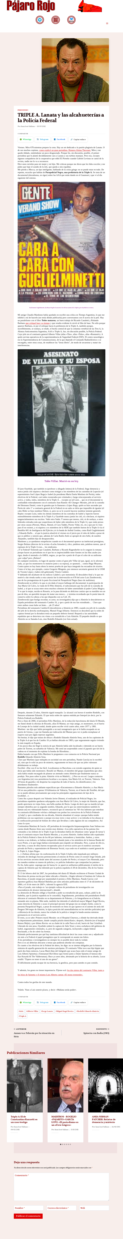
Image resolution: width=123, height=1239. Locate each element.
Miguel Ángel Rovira (64, 1011)
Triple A (22, 1016)
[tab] (60, 1144)
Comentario (22, 1175)
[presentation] (25, 1085)
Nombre (20, 1208)
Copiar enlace (78, 139)
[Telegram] (40, 20)
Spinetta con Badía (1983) (96, 1031)
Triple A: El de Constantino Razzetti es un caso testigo (24, 1119)
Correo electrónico (58, 1208)
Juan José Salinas (28, 126)
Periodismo (23, 110)
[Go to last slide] (11, 1100)
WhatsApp (25, 139)
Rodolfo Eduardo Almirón (88, 1011)
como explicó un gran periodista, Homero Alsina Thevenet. (65, 150)
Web (82, 1208)
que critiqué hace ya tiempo (38, 323)
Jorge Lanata (47, 1011)
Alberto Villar (32, 1011)
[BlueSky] (71, 20)
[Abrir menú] (107, 23)
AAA (21, 1011)
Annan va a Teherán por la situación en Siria (34, 1033)
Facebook (59, 139)
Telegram (42, 139)
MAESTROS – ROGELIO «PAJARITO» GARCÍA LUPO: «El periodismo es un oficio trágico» (64, 1121)
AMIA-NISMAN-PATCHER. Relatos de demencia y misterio (103, 1119)
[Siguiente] (120, 1100)
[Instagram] (55, 20)
